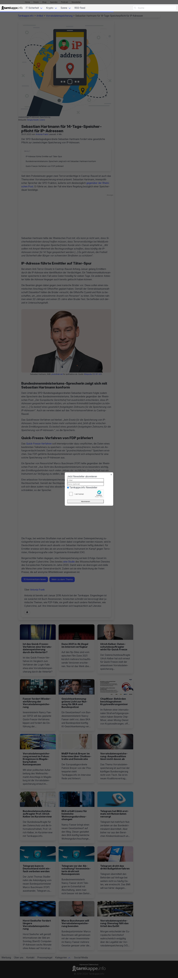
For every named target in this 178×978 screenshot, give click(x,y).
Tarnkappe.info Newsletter (83, 487)
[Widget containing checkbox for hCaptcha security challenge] (85, 494)
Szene (64, 7)
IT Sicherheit (32, 7)
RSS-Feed (79, 7)
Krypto (49, 7)
